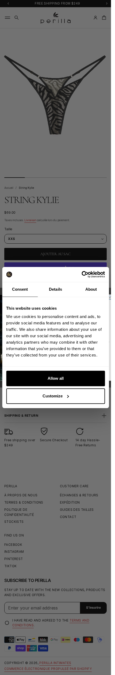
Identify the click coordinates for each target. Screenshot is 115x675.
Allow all (56, 378)
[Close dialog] (110, 297)
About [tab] (91, 289)
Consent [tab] (20, 289)
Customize (53, 396)
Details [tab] (55, 289)
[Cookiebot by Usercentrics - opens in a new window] (81, 274)
